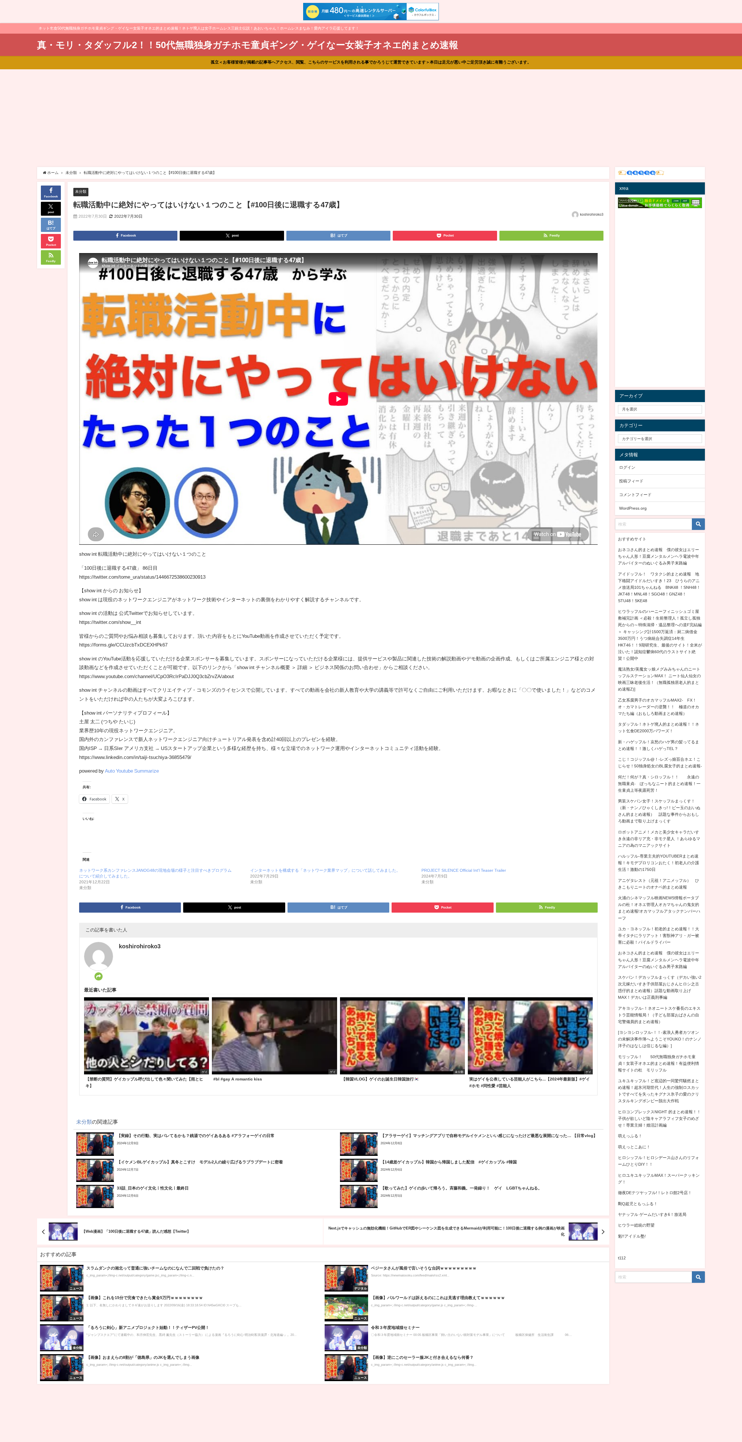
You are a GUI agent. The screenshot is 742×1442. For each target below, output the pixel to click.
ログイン (627, 467)
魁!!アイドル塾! (632, 1236)
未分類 (80, 191)
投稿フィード (631, 481)
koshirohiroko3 (591, 214)
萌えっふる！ (630, 1136)
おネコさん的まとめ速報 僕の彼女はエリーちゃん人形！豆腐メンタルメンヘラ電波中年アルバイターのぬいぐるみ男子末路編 (658, 556)
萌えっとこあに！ (634, 1147)
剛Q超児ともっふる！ (638, 1204)
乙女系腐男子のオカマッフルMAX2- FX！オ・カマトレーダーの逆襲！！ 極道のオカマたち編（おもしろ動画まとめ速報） (658, 706)
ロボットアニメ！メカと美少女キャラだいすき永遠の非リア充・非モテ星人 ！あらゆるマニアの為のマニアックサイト (659, 838)
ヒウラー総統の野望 (636, 1225)
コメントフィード (635, 495)
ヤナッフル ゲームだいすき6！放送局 (652, 1214)
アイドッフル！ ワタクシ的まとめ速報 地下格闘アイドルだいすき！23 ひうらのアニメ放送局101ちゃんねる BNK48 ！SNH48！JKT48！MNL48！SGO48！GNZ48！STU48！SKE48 (659, 587)
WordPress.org (633, 508)
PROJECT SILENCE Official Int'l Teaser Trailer (463, 870)
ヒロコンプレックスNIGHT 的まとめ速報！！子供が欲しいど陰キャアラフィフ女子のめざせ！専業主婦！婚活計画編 (659, 1118)
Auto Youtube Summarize (132, 770)
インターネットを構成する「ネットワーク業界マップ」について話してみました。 (325, 870)
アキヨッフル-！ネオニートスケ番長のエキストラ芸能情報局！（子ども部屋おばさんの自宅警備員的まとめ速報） (659, 1015)
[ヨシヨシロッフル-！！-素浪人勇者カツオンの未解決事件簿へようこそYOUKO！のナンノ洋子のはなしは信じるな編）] (659, 1039)
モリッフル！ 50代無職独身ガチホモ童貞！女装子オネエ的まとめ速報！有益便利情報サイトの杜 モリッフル (658, 1063)
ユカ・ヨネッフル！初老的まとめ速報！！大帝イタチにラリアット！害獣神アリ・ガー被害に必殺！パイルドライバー (658, 935)
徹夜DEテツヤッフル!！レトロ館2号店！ (655, 1193)
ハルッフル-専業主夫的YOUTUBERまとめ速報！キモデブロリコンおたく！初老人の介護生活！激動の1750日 (658, 862)
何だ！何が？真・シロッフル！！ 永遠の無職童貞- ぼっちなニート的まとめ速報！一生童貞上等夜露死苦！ (659, 783)
